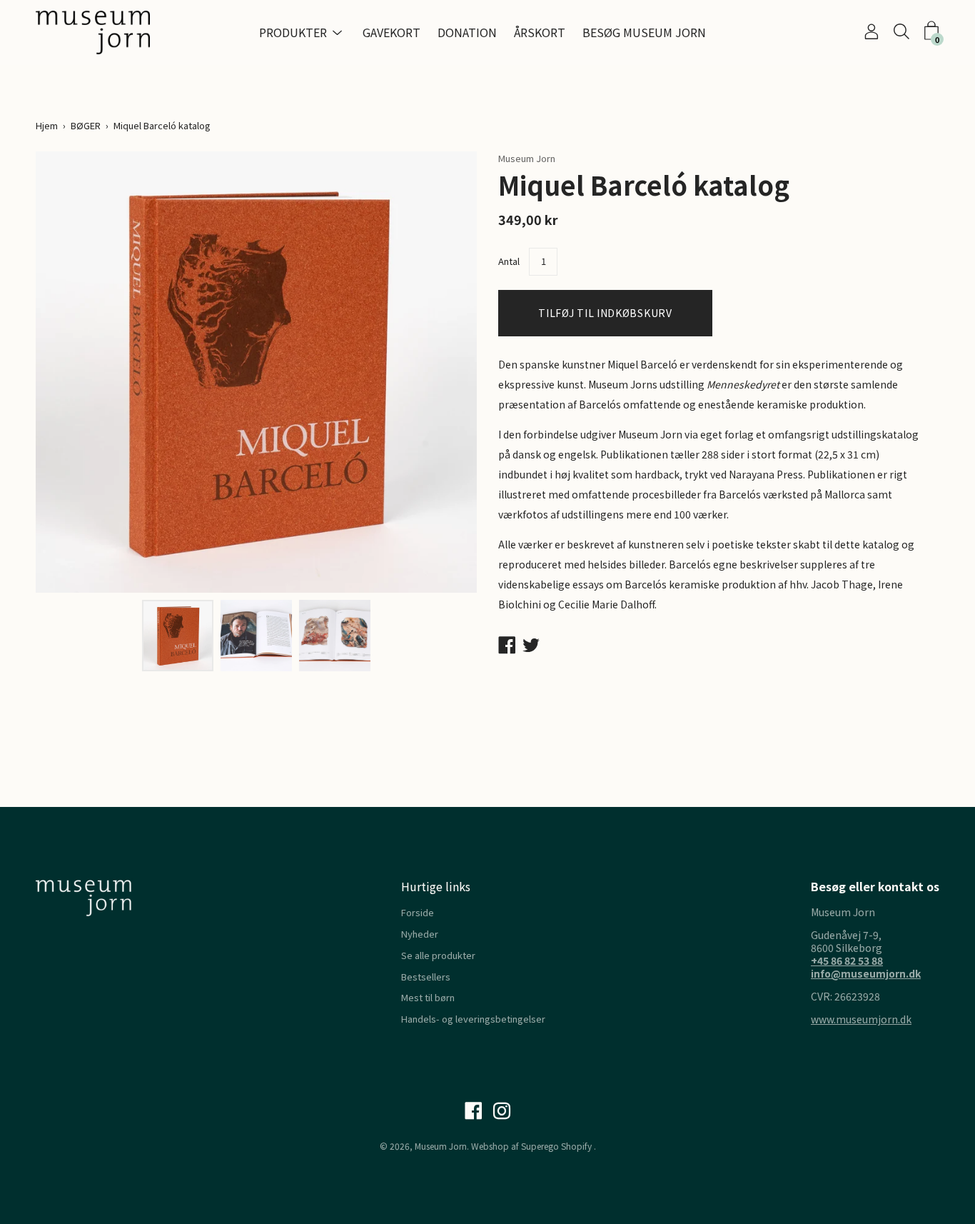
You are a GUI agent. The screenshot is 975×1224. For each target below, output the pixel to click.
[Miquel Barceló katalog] (177, 635)
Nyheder (419, 933)
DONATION (467, 32)
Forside (417, 912)
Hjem (47, 125)
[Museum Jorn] (93, 32)
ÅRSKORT (539, 32)
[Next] (441, 372)
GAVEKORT (391, 32)
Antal (509, 261)
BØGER (86, 125)
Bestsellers (425, 976)
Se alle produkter (438, 955)
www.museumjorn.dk (861, 1019)
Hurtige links (435, 886)
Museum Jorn (441, 1146)
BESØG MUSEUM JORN (644, 32)
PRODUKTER (293, 32)
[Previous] (71, 372)
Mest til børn (428, 997)
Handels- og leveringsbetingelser (473, 1018)
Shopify (576, 1146)
